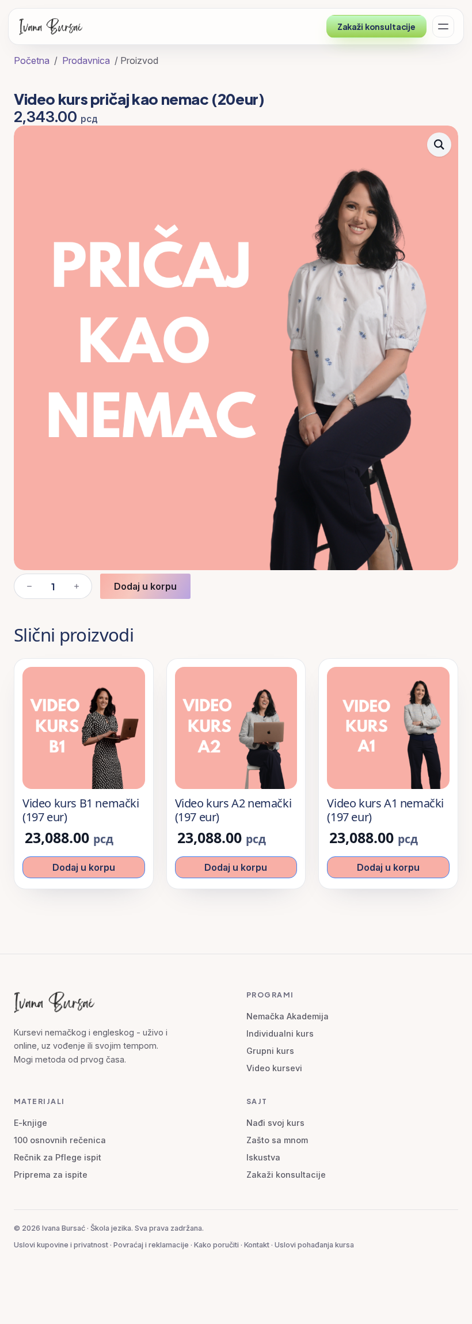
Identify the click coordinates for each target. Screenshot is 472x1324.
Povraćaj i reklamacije (151, 1244)
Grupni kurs (270, 1051)
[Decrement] (29, 586)
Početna (32, 60)
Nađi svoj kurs (275, 1123)
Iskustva (263, 1157)
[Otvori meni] (443, 26)
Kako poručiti (216, 1244)
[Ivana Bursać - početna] (53, 26)
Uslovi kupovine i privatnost (61, 1244)
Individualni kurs (280, 1033)
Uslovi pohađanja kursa (314, 1244)
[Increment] (76, 586)
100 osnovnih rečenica (60, 1140)
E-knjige (30, 1123)
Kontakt (256, 1244)
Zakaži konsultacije (376, 26)
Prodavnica (86, 60)
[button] (439, 144)
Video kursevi (274, 1068)
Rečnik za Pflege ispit (57, 1157)
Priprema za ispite (50, 1174)
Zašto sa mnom (277, 1140)
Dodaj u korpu (145, 586)
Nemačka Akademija (287, 1016)
